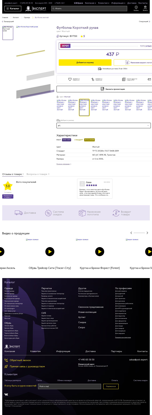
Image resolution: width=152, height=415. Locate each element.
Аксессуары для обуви (11, 338)
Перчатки (46, 288)
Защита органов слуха (48, 323)
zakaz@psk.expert (10, 3)
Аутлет (82, 317)
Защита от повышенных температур (52, 303)
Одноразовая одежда (11, 301)
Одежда (8, 288)
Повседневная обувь (11, 331)
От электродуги (9, 308)
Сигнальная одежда (10, 296)
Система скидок (140, 380)
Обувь (7, 322)
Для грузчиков (120, 301)
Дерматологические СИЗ (49, 328)
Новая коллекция (87, 312)
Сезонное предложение (90, 307)
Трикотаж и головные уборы (13, 313)
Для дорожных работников (124, 303)
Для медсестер (120, 316)
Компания (89, 3)
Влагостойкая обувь (11, 335)
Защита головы (46, 316)
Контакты (143, 3)
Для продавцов (120, 331)
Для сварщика (120, 333)
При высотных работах (48, 326)
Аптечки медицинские (85, 291)
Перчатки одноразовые (49, 301)
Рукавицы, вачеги (47, 296)
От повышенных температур (13, 303)
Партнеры (116, 351)
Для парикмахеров (121, 323)
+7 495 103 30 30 (86, 360)
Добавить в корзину (85, 62)
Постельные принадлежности (87, 294)
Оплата (114, 380)
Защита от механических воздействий (53, 298)
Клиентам (103, 3)
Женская (7, 318)
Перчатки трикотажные (48, 291)
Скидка (82, 322)
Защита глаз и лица (47, 318)
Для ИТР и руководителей (123, 308)
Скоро (81, 327)
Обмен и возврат (64, 380)
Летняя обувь (8, 326)
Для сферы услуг (10, 311)
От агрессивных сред (11, 306)
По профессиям (123, 288)
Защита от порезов (47, 306)
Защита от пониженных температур (52, 294)
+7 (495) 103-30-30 (26, 3)
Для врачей (119, 296)
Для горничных (120, 298)
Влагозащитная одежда (12, 298)
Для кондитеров (120, 311)
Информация (117, 3)
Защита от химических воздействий (52, 308)
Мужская (7, 316)
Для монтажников (121, 318)
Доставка (131, 3)
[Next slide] (147, 232)
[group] (35, 63)
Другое (82, 288)
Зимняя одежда (9, 294)
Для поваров (119, 328)
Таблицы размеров (12, 380)
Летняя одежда (9, 291)
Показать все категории (123, 337)
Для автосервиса (121, 291)
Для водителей (120, 294)
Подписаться (111, 386)
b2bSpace (78, 3)
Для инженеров (120, 306)
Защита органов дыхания (49, 321)
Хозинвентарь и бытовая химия (88, 296)
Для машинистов (120, 313)
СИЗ (43, 312)
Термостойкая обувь (11, 333)
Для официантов (120, 321)
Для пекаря (119, 326)
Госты (39, 380)
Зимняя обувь (8, 328)
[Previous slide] (131, 232)
